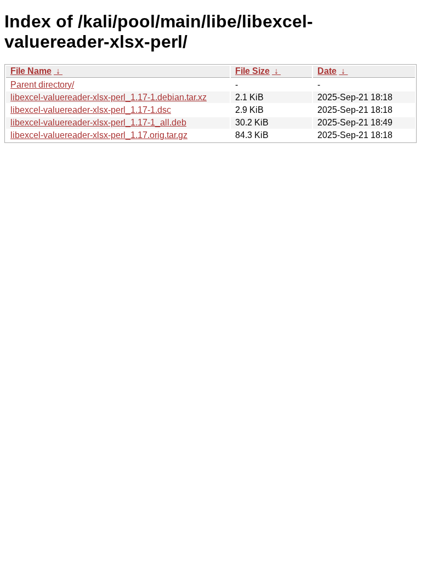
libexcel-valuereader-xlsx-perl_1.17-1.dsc (90, 110)
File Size (252, 71)
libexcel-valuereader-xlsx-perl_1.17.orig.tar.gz (98, 135)
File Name (31, 71)
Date (327, 71)
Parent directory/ (42, 84)
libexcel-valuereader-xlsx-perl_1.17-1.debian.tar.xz (108, 97)
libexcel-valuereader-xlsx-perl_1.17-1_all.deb (98, 122)
